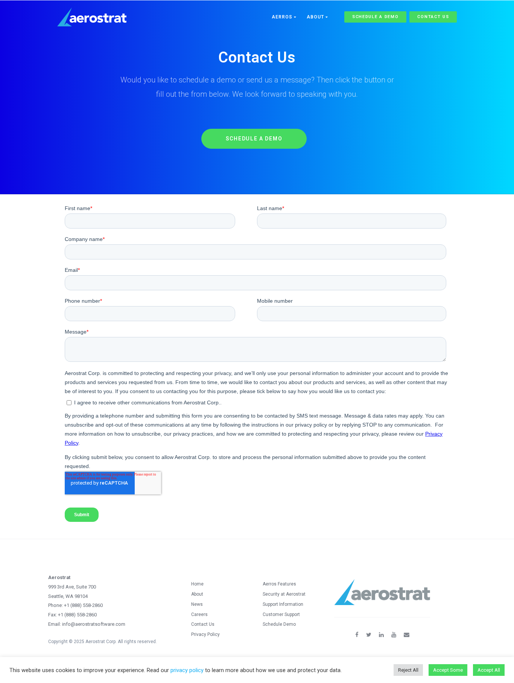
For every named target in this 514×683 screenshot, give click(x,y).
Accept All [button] (489, 670)
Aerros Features (279, 584)
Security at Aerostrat (284, 594)
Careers (199, 614)
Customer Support (281, 614)
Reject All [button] (408, 670)
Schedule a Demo (375, 16)
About (316, 17)
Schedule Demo (279, 624)
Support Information (283, 604)
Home (197, 584)
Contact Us (433, 16)
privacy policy (187, 670)
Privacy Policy (205, 634)
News (197, 604)
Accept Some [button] (448, 670)
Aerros (283, 17)
